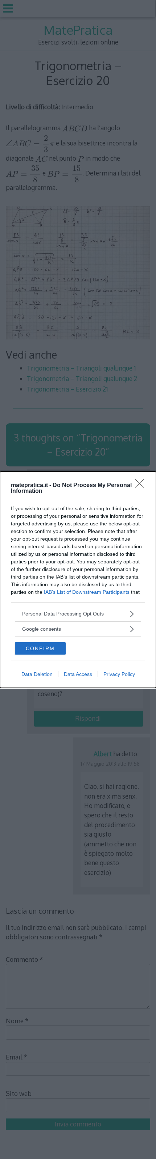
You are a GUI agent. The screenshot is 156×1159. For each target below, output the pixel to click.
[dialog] (78, 579)
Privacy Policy (119, 674)
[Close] (142, 485)
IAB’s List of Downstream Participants (87, 592)
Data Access (78, 674)
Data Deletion (37, 674)
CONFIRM (40, 648)
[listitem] (78, 614)
